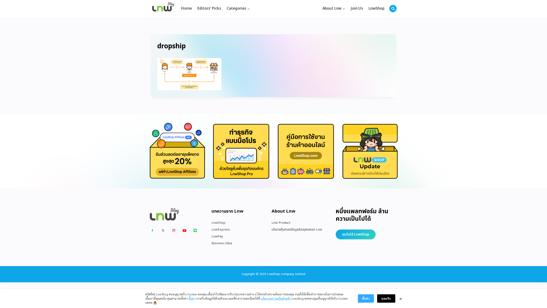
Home (186, 8)
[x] (163, 230)
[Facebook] (152, 230)
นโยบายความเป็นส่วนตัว (276, 298)
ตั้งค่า (191, 298)
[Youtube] (184, 230)
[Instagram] (174, 230)
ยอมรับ (386, 298)
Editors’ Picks (209, 8)
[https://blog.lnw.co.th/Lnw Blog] (163, 8)
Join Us (357, 8)
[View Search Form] (393, 8)
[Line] (195, 230)
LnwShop (376, 8)
